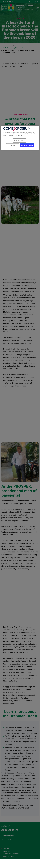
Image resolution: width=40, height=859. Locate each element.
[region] (20, 138)
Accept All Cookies (27, 145)
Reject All (12, 145)
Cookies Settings (19, 140)
